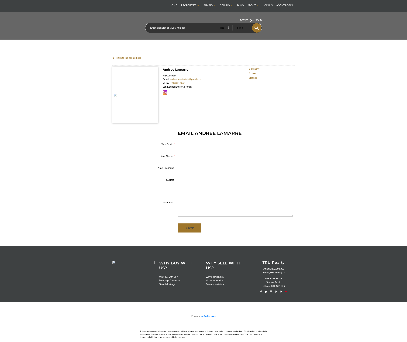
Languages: (169, 87)
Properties (188, 5)
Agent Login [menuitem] (284, 5)
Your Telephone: (166, 168)
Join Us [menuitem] (268, 5)
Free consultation (215, 284)
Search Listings (167, 284)
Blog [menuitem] (240, 5)
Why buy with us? (168, 277)
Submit (189, 228)
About (252, 5)
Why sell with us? (215, 277)
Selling (225, 5)
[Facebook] (261, 292)
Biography (254, 69)
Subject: (170, 180)
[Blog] (281, 292)
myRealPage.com (208, 316)
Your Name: (167, 156)
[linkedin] (276, 292)
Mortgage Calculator (169, 280)
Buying (208, 5)
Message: (168, 202)
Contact (253, 73)
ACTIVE (244, 20)
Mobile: (166, 83)
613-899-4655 (178, 83)
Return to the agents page (127, 58)
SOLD (258, 20)
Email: (166, 79)
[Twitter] (266, 292)
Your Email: (167, 144)
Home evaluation (214, 280)
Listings (253, 78)
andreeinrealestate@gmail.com (186, 79)
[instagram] (271, 292)
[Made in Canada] (286, 292)
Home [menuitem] (173, 5)
